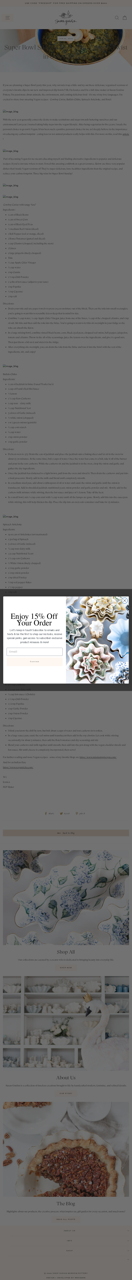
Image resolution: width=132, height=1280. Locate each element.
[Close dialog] (125, 600)
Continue (34, 662)
